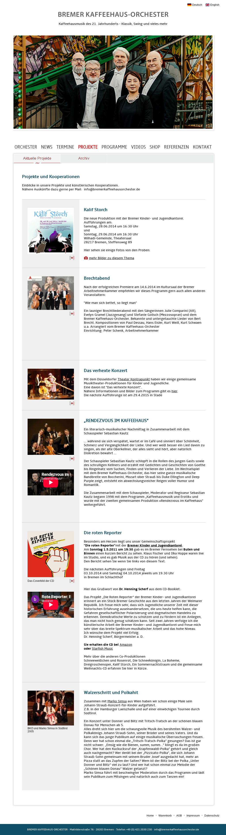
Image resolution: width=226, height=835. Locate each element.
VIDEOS (138, 147)
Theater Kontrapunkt (134, 379)
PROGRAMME (114, 147)
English (214, 4)
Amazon (126, 645)
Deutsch (197, 4)
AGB (179, 815)
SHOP (155, 147)
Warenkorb (165, 815)
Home (150, 815)
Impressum (193, 815)
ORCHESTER (26, 147)
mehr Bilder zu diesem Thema (111, 258)
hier (174, 391)
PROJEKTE (88, 147)
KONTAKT (202, 147)
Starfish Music (102, 649)
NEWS (46, 147)
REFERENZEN (176, 147)
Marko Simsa (117, 701)
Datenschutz (211, 815)
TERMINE (65, 147)
